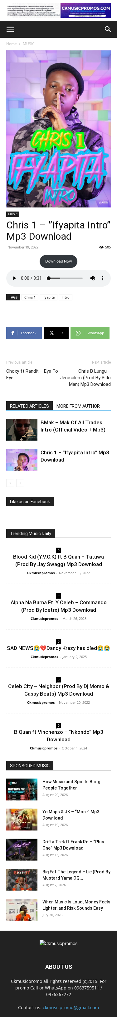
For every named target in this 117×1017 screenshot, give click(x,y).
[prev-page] (10, 483)
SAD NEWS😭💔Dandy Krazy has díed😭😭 (58, 648)
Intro (65, 297)
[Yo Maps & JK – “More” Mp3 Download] (21, 819)
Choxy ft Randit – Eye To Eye (32, 374)
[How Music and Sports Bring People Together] (21, 789)
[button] (10, 29)
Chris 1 (30, 297)
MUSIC (29, 43)
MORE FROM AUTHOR (78, 406)
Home (11, 43)
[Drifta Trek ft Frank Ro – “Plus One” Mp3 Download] (21, 850)
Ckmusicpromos (41, 572)
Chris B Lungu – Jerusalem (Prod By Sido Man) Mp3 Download (85, 377)
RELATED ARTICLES (29, 406)
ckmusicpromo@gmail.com (71, 1007)
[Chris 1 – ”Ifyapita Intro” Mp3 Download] (21, 460)
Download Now (58, 261)
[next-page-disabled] (20, 483)
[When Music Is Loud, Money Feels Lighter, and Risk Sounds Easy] (21, 910)
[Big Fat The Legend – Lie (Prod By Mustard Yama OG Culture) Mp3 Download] (21, 880)
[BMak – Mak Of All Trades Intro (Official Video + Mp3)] (21, 430)
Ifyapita (48, 297)
